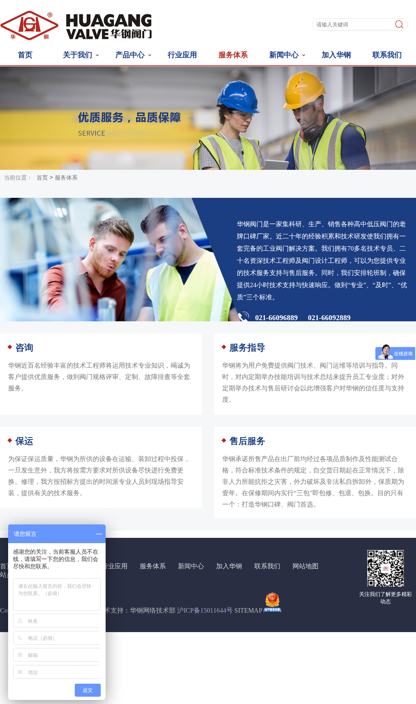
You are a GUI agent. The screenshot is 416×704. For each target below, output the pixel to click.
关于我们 (77, 54)
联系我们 (387, 54)
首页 (25, 54)
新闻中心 (284, 54)
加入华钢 (336, 54)
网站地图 (305, 566)
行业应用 (182, 54)
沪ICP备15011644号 (205, 610)
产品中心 (130, 54)
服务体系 (233, 54)
